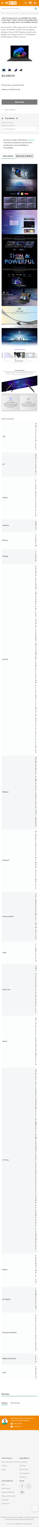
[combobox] (19, 8)
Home (3, 13)
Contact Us (6, 1503)
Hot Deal (23, 1466)
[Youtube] (22, 1494)
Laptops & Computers (13, 13)
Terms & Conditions (14, 1524)
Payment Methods (8, 1492)
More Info (19, 102)
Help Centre (6, 1488)
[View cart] (35, 3)
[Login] (30, 3)
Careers (4, 1466)
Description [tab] (8, 156)
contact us (31, 140)
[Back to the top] (35, 1508)
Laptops (23, 13)
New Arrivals (24, 1469)
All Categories (25, 1473)
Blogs (4, 1469)
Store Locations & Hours (10, 1462)
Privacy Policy (27, 1524)
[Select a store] (25, 3)
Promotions (24, 1462)
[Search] (36, 8)
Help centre (18, 1423)
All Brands (23, 1477)
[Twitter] (29, 1488)
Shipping (5, 1500)
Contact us (17, 1426)
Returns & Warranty (8, 1496)
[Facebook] (23, 1488)
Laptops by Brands (33, 13)
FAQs (3, 1484)
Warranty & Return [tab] (24, 156)
